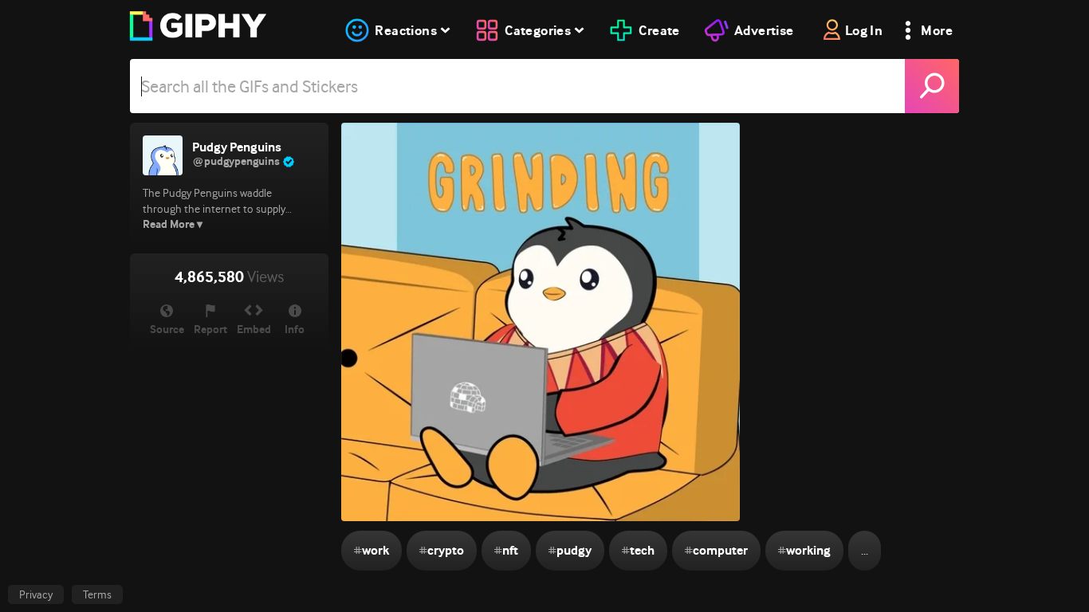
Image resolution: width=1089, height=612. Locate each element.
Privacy (36, 594)
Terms (97, 594)
